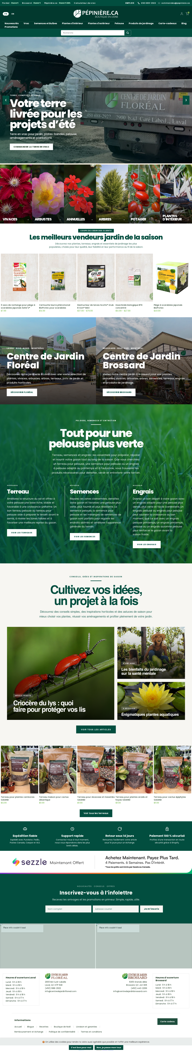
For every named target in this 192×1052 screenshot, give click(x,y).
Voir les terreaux (21, 532)
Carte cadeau (167, 1021)
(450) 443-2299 (139, 988)
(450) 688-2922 (53, 988)
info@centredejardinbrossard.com (130, 991)
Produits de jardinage (141, 23)
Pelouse (119, 23)
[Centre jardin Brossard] (134, 976)
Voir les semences (84, 536)
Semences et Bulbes (45, 23)
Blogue (30, 1026)
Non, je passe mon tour (109, 1047)
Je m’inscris (151, 908)
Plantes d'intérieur (72, 23)
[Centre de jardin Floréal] (56, 976)
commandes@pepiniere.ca (175, 3)
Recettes (43, 1026)
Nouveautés (12, 23)
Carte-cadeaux (167, 23)
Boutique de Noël (62, 1026)
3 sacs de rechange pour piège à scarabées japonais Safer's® (18, 306)
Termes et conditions (91, 1031)
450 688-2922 (148, 3)
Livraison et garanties (86, 1026)
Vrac (26, 23)
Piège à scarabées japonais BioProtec (168, 306)
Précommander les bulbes (29, 146)
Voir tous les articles (96, 729)
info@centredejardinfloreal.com (60, 991)
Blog (184, 23)
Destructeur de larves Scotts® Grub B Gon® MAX (95, 306)
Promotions (11, 26)
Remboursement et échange (28, 1031)
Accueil (18, 1026)
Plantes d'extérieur (99, 23)
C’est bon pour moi (81, 1047)
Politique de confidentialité (62, 1031)
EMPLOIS (129, 3)
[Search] (127, 32)
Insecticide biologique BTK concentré (129, 306)
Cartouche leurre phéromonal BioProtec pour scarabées (54, 306)
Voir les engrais (146, 544)
